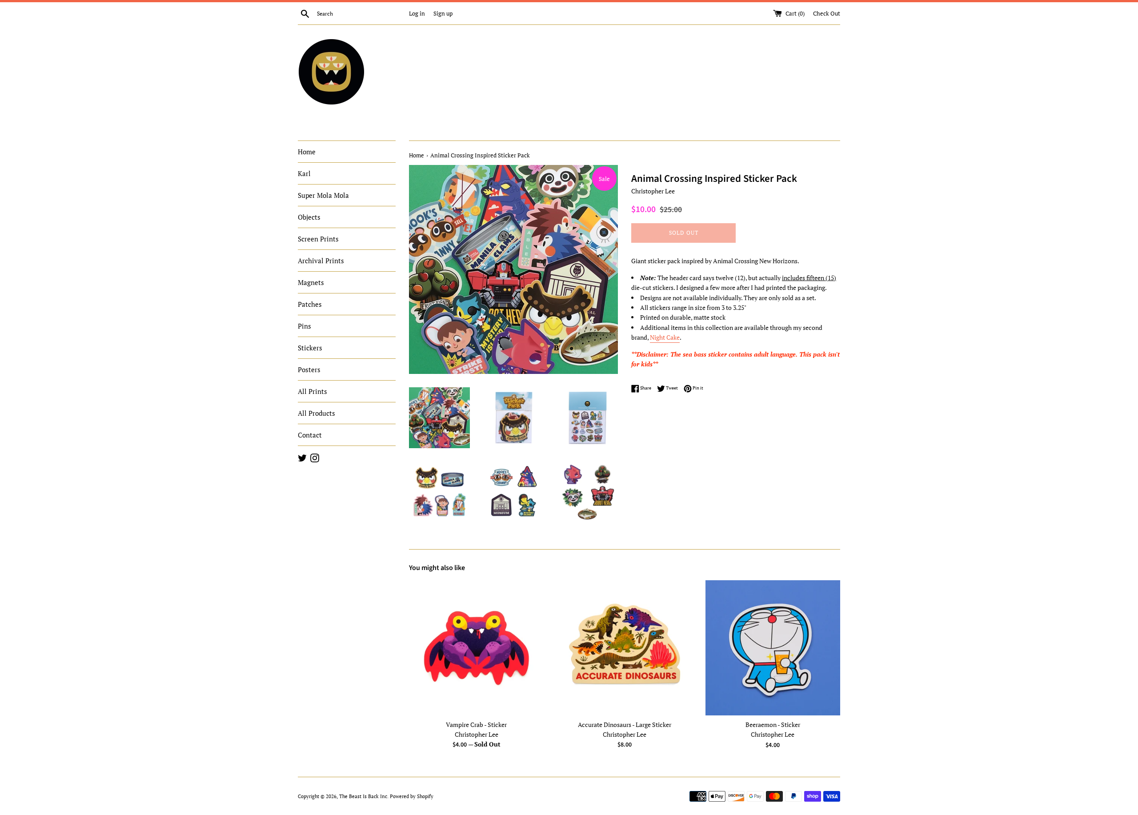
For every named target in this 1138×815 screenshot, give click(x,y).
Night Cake (665, 337)
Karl (304, 173)
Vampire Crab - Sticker (476, 724)
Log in (417, 13)
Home (307, 151)
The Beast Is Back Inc (363, 796)
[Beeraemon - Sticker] (772, 647)
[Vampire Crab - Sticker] (476, 647)
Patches (310, 304)
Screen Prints (318, 238)
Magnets (311, 282)
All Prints (312, 391)
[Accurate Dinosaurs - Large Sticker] (624, 647)
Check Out (826, 13)
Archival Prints (321, 260)
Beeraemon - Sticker (772, 724)
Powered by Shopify (411, 796)
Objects (309, 217)
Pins (304, 325)
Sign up (443, 13)
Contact (310, 434)
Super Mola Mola (323, 195)
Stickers (310, 347)
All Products (316, 413)
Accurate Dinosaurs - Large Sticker (624, 724)
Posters (309, 369)
